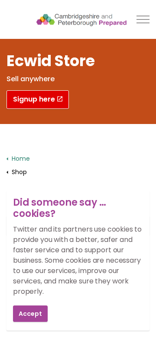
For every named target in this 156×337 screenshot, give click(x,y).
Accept (30, 313)
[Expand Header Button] (143, 19)
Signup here (34, 99)
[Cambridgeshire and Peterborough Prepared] (77, 19)
